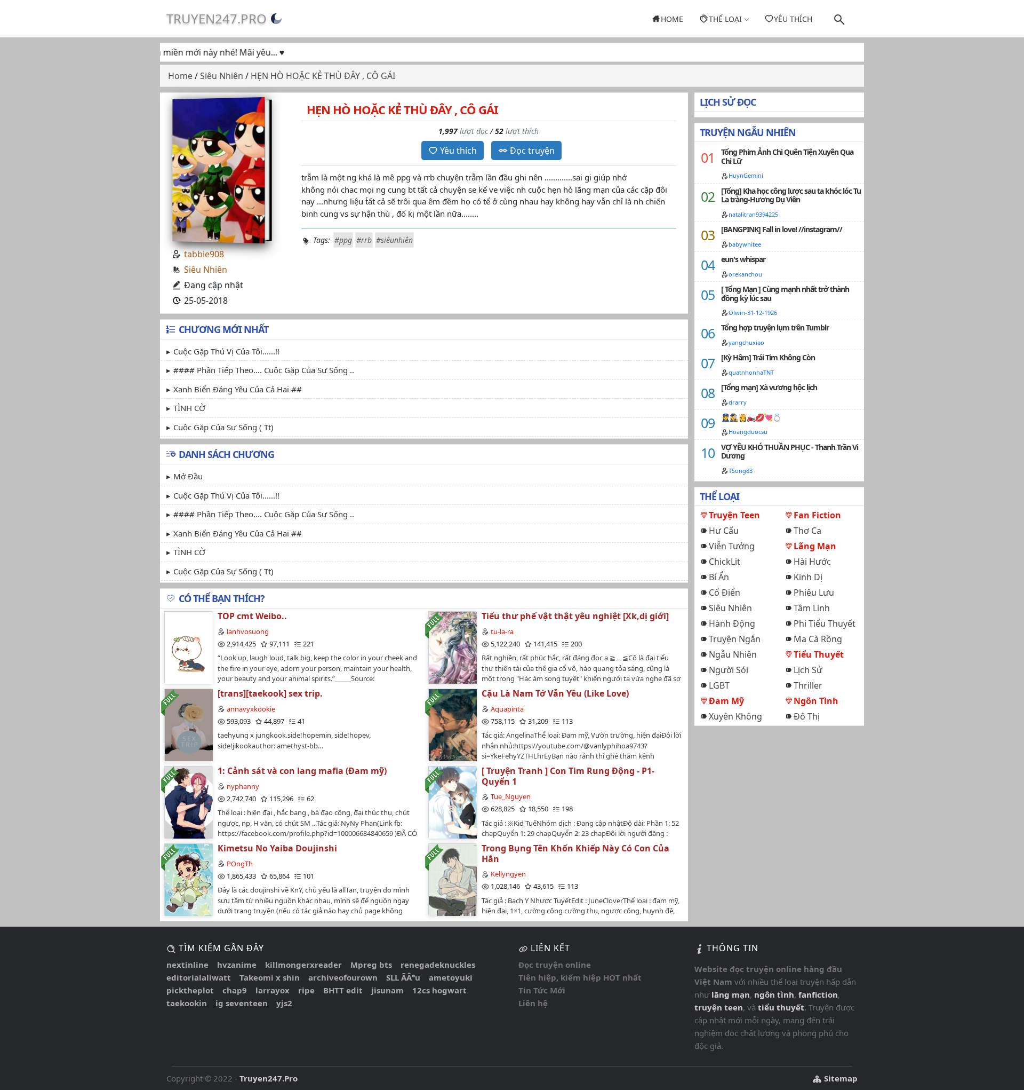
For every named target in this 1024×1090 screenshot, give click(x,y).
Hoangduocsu (748, 432)
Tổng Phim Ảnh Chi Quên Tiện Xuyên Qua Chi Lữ (787, 156)
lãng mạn (730, 994)
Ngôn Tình (816, 701)
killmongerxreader (303, 964)
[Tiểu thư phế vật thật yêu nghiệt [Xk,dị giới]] (452, 647)
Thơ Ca (807, 530)
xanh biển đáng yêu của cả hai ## (237, 389)
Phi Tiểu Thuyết (824, 623)
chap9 (234, 990)
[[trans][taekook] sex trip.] (188, 725)
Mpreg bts (371, 964)
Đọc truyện (532, 150)
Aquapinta (507, 709)
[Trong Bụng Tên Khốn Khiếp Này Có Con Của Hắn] (452, 879)
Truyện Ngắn (735, 639)
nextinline (187, 964)
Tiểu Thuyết (819, 654)
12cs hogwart (439, 990)
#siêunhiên (394, 240)
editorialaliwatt (198, 977)
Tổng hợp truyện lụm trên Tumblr (775, 327)
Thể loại (725, 19)
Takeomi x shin (269, 977)
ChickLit (724, 561)
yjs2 (284, 1003)
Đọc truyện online (554, 964)
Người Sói (728, 670)
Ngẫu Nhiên (733, 654)
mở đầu (188, 476)
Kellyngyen (508, 874)
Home (672, 19)
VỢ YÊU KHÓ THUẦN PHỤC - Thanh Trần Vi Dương (789, 451)
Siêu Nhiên (205, 269)
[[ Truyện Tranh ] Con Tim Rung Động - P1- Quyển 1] (452, 802)
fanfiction (818, 994)
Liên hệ (533, 1003)
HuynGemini (746, 175)
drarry (738, 402)
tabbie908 (204, 254)
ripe (306, 990)
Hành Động (732, 623)
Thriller (808, 685)
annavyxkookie (251, 709)
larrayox (272, 990)
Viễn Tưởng (732, 546)
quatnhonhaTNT (751, 372)
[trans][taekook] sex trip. (270, 693)
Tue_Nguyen (511, 796)
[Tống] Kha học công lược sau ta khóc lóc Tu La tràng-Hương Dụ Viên (791, 195)
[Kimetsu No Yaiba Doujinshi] (188, 879)
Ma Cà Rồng (818, 639)
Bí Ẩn (719, 577)
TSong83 (741, 471)
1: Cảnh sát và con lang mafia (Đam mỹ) (302, 771)
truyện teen (718, 1007)
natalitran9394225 (753, 214)
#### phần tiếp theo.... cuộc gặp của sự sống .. (263, 370)
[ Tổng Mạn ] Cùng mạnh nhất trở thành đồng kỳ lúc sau (785, 293)
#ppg (343, 240)
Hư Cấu (724, 530)
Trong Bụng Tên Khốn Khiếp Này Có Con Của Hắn (575, 853)
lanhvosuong (248, 631)
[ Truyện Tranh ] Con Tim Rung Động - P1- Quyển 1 (568, 776)
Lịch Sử (808, 670)
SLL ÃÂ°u (403, 977)
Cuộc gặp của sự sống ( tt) (223, 427)
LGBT (719, 685)
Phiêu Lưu (814, 592)
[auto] (276, 19)
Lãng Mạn (815, 546)
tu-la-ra (502, 631)
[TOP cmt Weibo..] (188, 647)
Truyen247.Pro (216, 18)
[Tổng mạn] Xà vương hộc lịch (769, 387)
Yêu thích (793, 19)
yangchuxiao (746, 342)
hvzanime (237, 964)
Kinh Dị (808, 577)
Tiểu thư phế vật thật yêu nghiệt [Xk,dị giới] (575, 616)
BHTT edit (343, 990)
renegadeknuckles (438, 964)
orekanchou (745, 274)
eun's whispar (743, 259)
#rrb (364, 240)
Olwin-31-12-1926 (753, 313)
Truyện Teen (734, 515)
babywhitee (745, 244)
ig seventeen (241, 1003)
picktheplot (190, 990)
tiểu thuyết (781, 1007)
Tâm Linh (812, 608)
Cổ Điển (724, 592)
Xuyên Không (735, 716)
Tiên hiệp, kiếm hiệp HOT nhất (580, 977)
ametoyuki (451, 977)
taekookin (186, 1003)
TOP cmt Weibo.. (252, 616)
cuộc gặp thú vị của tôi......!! (226, 351)
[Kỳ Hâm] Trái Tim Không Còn (768, 357)
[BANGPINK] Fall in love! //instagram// (781, 229)
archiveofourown (343, 977)
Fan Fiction (817, 515)
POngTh (240, 863)
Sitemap (840, 1078)
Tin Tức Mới (541, 990)
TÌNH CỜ (189, 407)
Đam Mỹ (726, 701)
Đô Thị (807, 716)
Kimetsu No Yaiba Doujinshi (277, 848)
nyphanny (243, 786)
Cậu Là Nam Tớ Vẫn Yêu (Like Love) (555, 693)
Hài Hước (812, 561)
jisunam (387, 990)
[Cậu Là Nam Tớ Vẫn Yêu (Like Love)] (452, 725)
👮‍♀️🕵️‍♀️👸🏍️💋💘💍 (751, 417)
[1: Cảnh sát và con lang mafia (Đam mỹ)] (188, 802)
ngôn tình (774, 994)
